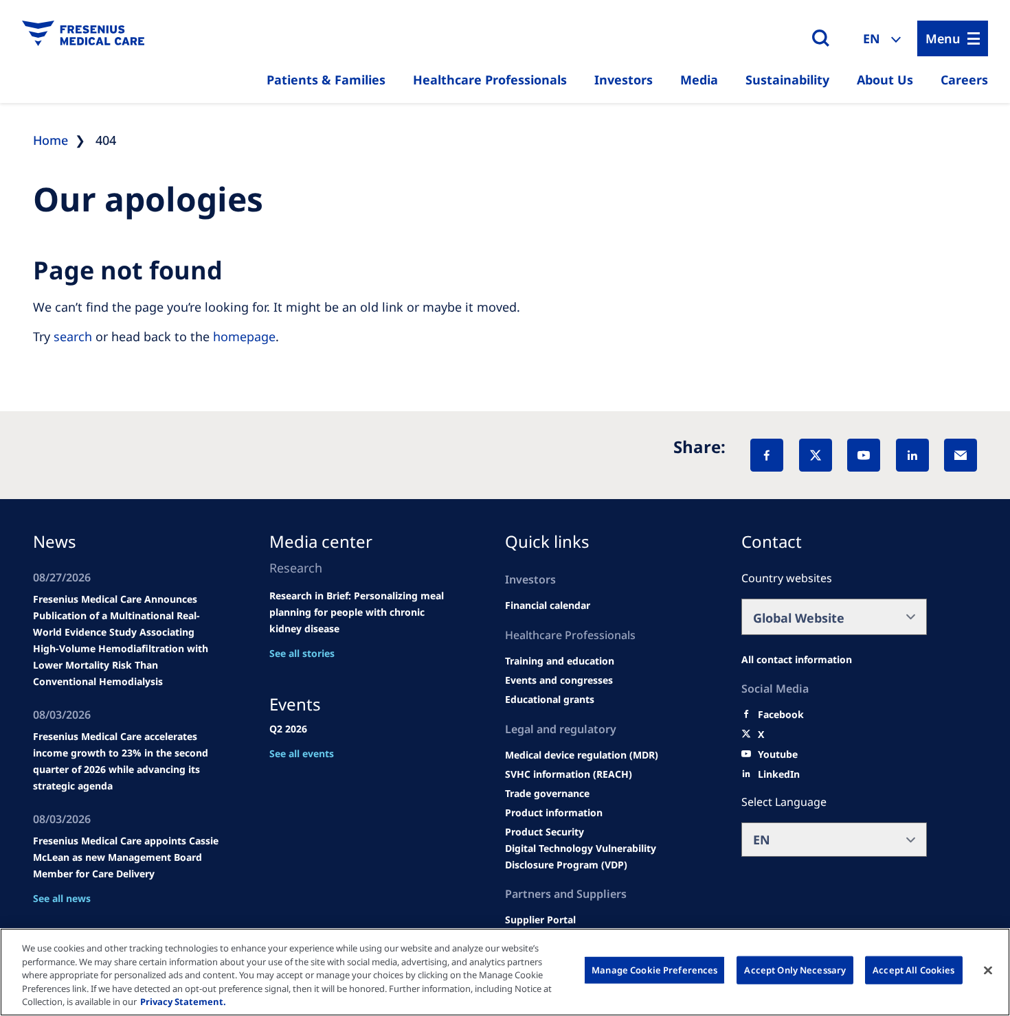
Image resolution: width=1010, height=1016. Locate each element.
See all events (301, 753)
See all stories (302, 653)
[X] (815, 455)
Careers (964, 79)
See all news (62, 898)
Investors (623, 79)
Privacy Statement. (183, 1001)
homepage (244, 336)
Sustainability (787, 79)
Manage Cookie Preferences (654, 970)
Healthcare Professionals (490, 79)
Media (699, 79)
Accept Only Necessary (795, 970)
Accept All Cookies (913, 970)
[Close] (988, 971)
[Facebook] (766, 455)
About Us (885, 79)
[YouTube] (863, 455)
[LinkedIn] (912, 455)
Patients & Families (326, 79)
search (73, 336)
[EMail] (960, 455)
